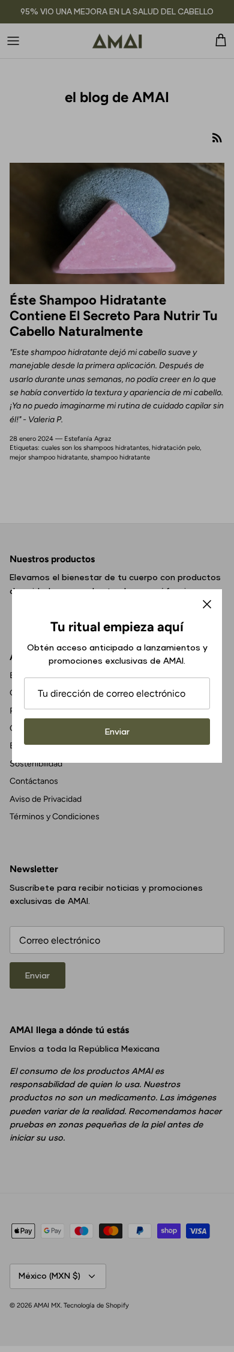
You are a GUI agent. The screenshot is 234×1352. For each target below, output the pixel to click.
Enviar (117, 731)
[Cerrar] (207, 604)
